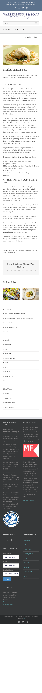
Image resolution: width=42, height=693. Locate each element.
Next (35, 37)
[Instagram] (11, 540)
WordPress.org (9, 407)
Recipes (5, 252)
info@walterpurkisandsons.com (27, 4)
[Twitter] (7, 540)
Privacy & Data (8, 604)
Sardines (7, 332)
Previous (29, 37)
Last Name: (6, 562)
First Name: (7, 554)
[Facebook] (4, 540)
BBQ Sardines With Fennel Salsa (15, 314)
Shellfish (7, 372)
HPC (24, 618)
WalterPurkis (8, 250)
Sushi (6, 381)
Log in (7, 393)
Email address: (8, 570)
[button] (4, 293)
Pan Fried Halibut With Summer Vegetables (19, 318)
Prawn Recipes (9, 323)
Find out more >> (28, 500)
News (6, 363)
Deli (6, 349)
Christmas (8, 345)
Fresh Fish (34, 250)
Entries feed (8, 398)
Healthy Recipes (10, 358)
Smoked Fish (11, 252)
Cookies (5, 602)
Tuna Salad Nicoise (11, 327)
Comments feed (10, 403)
